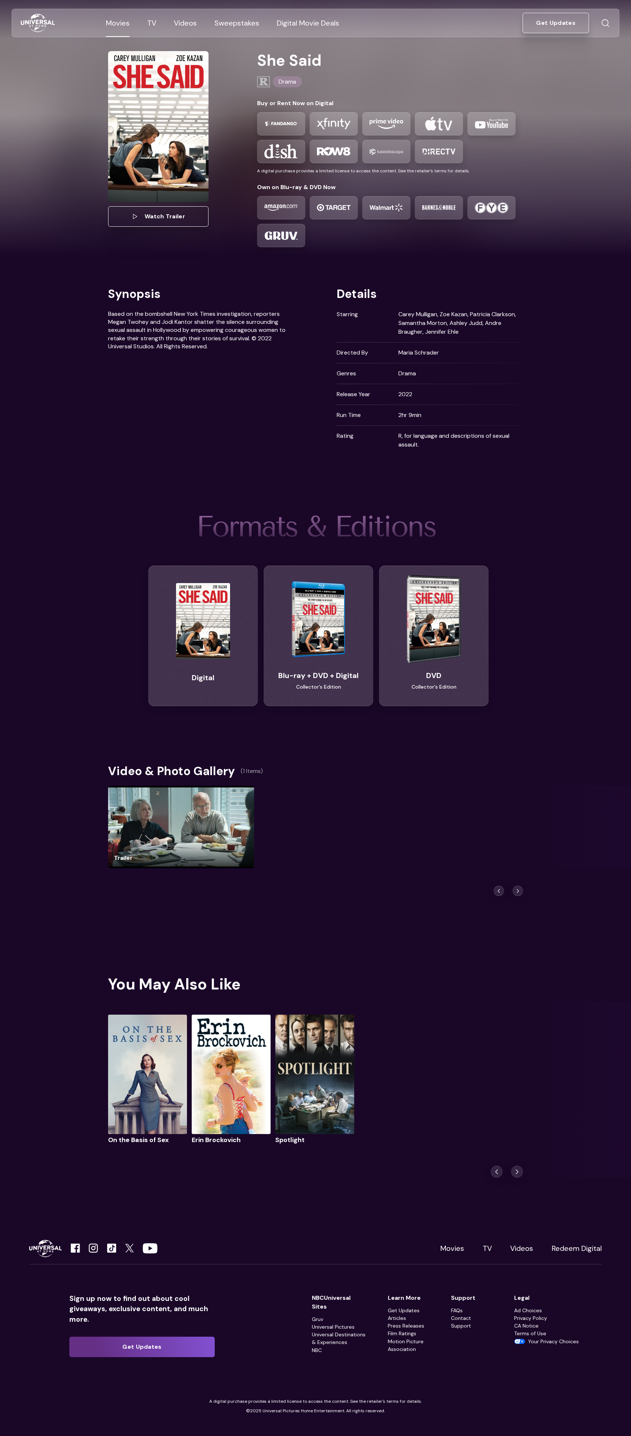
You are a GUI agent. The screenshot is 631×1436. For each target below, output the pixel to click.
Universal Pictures (333, 1327)
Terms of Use (530, 1333)
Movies (452, 1248)
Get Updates (404, 1310)
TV (487, 1248)
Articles (397, 1318)
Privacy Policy (530, 1318)
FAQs (457, 1310)
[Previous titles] (499, 891)
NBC (317, 1350)
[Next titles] (518, 891)
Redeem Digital (577, 1248)
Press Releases (406, 1325)
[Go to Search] (605, 23)
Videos (521, 1248)
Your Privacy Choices (553, 1341)
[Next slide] (517, 1171)
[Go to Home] (38, 23)
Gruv (317, 1319)
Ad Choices (528, 1310)
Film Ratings (402, 1333)
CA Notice (526, 1325)
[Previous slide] (496, 1171)
